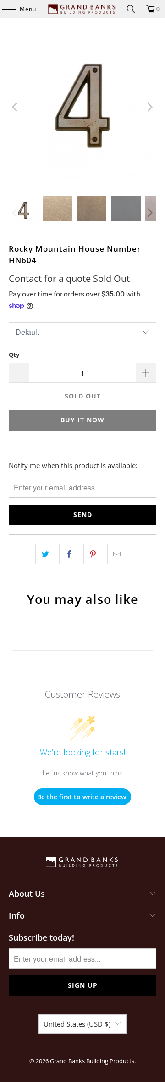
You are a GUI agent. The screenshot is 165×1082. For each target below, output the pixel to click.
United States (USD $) (77, 1023)
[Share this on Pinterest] (93, 554)
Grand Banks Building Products (92, 1061)
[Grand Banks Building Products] (82, 9)
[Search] (131, 9)
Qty (14, 354)
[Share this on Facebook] (69, 554)
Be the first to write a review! (82, 796)
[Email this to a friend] (117, 554)
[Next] (149, 107)
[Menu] (4, 9)
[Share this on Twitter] (45, 554)
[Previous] (15, 107)
